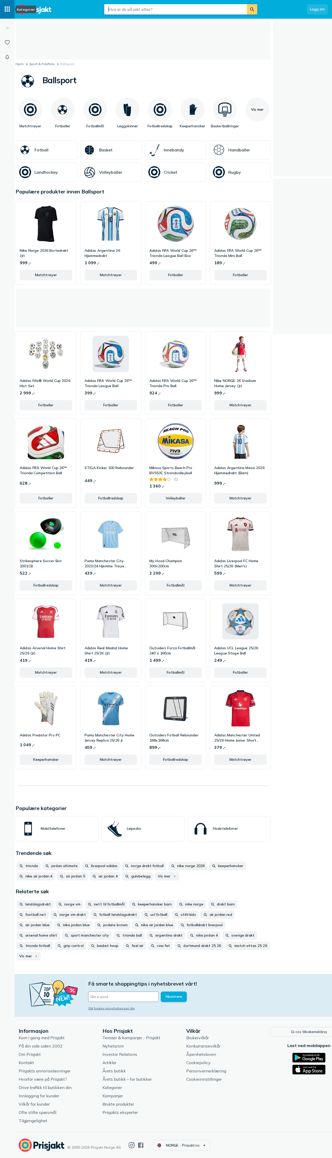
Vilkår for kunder (34, 1104)
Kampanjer (112, 1095)
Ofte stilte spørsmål (37, 1112)
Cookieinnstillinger (204, 1079)
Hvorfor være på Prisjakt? (43, 1079)
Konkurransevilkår (203, 1046)
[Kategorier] (7, 9)
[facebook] (140, 1145)
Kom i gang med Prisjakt (42, 1037)
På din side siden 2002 (41, 1046)
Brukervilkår (197, 1037)
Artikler (109, 1062)
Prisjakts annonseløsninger (45, 1070)
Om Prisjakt (30, 1054)
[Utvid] (7, 28)
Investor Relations (119, 1054)
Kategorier (112, 1087)
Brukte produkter (118, 1104)
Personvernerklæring (206, 1070)
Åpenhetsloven (201, 1054)
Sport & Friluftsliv (42, 64)
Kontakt (26, 1062)
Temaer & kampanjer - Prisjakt (131, 1037)
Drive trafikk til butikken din (45, 1087)
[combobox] (175, 9)
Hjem (20, 64)
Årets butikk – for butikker (127, 1079)
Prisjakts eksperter (120, 1112)
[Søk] (252, 9)
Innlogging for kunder (39, 1095)
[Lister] (7, 42)
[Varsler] (7, 57)
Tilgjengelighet (33, 1120)
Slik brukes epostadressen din (111, 1008)
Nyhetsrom (113, 1046)
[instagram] (131, 1145)
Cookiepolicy (198, 1062)
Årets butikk (114, 1070)
